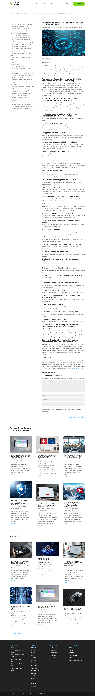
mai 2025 (33, 681)
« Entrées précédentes (15, 530)
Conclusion (14, 110)
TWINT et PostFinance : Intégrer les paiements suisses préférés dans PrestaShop (47, 505)
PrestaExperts (54, 652)
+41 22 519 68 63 (79, 3)
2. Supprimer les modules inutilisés (21, 37)
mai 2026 (33, 655)
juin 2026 (33, 652)
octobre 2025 (34, 668)
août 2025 (33, 673)
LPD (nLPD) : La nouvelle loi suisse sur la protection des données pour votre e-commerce (20, 502)
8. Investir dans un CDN (18, 51)
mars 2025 (33, 686)
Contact (61, 3)
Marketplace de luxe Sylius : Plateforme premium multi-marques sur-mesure (20, 562)
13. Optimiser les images (19, 66)
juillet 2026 (33, 650)
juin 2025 (33, 678)
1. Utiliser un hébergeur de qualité (21, 35)
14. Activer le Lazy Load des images (21, 68)
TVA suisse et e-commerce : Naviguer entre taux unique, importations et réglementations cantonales (47, 457)
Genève (83, 368)
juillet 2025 (33, 675)
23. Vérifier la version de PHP (20, 95)
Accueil (32, 3)
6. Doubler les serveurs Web (19, 46)
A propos (72, 647)
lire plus (13, 474)
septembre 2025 (35, 670)
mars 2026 (33, 660)
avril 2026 (33, 657)
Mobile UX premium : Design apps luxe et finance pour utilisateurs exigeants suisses (73, 610)
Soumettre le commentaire (76, 417)
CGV (71, 657)
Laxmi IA (53, 647)
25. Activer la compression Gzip (20, 101)
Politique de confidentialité (76, 660)
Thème (35, 13)
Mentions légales (74, 655)
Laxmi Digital (54, 657)
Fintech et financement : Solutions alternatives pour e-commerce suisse (73, 562)
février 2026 (34, 663)
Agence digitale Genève (49, 27)
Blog (56, 3)
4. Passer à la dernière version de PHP (22, 42)
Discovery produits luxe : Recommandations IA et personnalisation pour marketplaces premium (45, 560)
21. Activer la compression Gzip (20, 90)
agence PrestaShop (74, 368)
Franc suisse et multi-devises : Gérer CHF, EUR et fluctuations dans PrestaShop (20, 456)
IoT (54, 650)
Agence (46, 3)
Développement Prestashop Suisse (23, 13)
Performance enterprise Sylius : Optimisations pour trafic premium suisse (21, 608)
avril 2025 (33, 683)
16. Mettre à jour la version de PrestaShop (23, 73)
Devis (52, 3)
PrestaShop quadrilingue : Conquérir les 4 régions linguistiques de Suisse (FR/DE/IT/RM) (72, 504)
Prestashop (47, 58)
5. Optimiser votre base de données (21, 44)
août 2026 (33, 647)
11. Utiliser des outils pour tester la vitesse (23, 61)
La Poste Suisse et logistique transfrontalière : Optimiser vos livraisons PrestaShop (73, 456)
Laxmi (52, 650)
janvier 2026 (34, 665)
